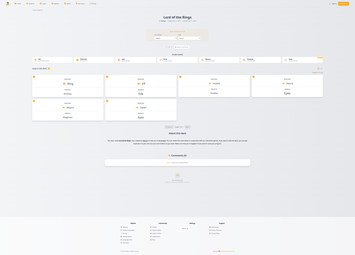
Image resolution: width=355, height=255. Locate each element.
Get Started (343, 4)
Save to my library (182, 47)
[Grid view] (318, 68)
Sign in (168, 163)
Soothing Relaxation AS (228, 251)
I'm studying (158, 35)
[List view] (321, 68)
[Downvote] (172, 47)
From (179, 35)
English (163, 141)
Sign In (334, 4)
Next (187, 127)
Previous (169, 127)
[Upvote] (167, 47)
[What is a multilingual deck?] (184, 32)
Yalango (163, 21)
